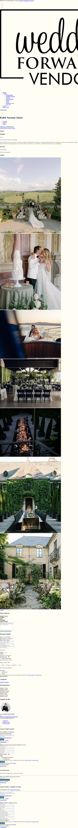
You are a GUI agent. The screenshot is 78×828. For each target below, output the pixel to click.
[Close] (0, 726)
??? (1, 715)
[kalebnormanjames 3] (30, 456)
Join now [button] (12, 732)
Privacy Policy (31, 675)
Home (4, 92)
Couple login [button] (3, 800)
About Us (5, 720)
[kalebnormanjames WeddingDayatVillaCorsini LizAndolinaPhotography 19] (30, 309)
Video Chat (4, 672)
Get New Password (5, 779)
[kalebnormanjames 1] (30, 609)
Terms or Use (6, 722)
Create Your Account (15, 789)
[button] (3, 110)
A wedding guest (6, 759)
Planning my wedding (7, 757)
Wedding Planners (10, 96)
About (1, 128)
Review (13, 128)
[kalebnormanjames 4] (30, 407)
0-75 (3, 665)
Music (7, 102)
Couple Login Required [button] (5, 631)
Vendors (5, 93)
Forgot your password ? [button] (5, 737)
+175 (19, 665)
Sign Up (2, 761)
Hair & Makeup (10, 99)
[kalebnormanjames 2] (30, 532)
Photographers (9, 95)
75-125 (8, 665)
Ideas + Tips (6, 107)
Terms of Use (38, 675)
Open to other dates (6, 658)
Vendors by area (10, 103)
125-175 (14, 665)
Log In (2, 739)
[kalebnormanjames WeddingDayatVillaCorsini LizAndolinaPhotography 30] (30, 233)
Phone (3, 673)
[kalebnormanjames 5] (30, 358)
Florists (8, 100)
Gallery (9, 128)
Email (3, 670)
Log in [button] (14, 763)
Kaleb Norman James (9, 714)
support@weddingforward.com (26, 0)
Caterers (8, 97)
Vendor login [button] (3, 742)
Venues (5, 106)
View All (8, 104)
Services (5, 128)
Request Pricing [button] (4, 676)
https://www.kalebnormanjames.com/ (9, 716)
